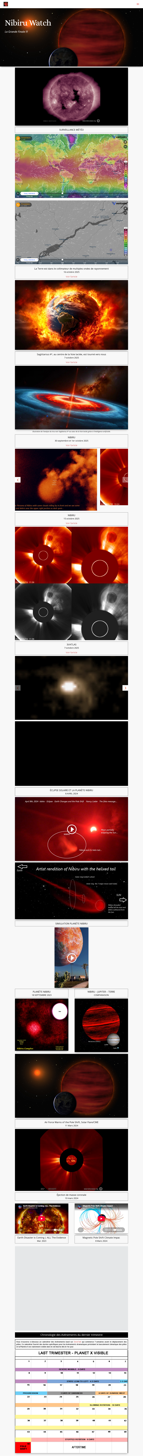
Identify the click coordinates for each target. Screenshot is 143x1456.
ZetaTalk (77, 1342)
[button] (18, 480)
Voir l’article (71, 276)
